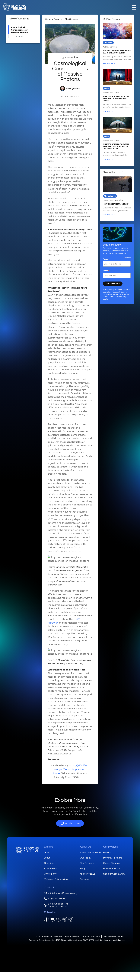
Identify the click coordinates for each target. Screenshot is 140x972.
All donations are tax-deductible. (111, 940)
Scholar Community (114, 874)
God (46, 852)
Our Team (85, 857)
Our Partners (87, 863)
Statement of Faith (90, 852)
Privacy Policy (121, 297)
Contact (49, 887)
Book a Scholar (111, 868)
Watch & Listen (72, 823)
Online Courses (111, 863)
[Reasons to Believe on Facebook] (46, 919)
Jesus (47, 857)
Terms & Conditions (91, 936)
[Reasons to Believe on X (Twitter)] (58, 919)
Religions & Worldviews (56, 879)
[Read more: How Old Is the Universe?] (117, 196)
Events (107, 852)
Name (106, 259)
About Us (85, 846)
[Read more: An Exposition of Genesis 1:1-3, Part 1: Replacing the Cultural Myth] (117, 139)
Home (48, 19)
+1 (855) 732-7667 (57, 898)
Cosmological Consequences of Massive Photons (19, 30)
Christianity (50, 874)
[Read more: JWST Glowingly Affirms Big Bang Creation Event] (117, 44)
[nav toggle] (134, 7)
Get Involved (110, 846)
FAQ (82, 868)
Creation (58, 19)
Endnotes (18, 36)
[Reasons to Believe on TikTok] (70, 919)
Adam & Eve (50, 868)
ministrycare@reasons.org (62, 893)
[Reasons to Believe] (14, 7)
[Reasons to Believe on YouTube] (52, 919)
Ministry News (87, 874)
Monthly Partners (112, 857)
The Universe (71, 19)
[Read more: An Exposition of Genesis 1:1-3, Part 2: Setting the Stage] (117, 91)
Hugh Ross (74, 88)
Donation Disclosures (113, 936)
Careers (84, 879)
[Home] (27, 850)
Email (106, 270)
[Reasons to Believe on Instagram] (64, 919)
